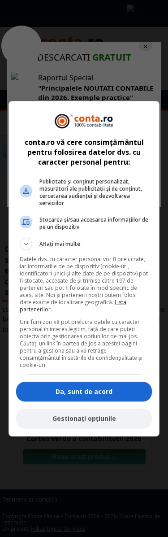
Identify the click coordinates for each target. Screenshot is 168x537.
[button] (84, 244)
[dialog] (84, 269)
